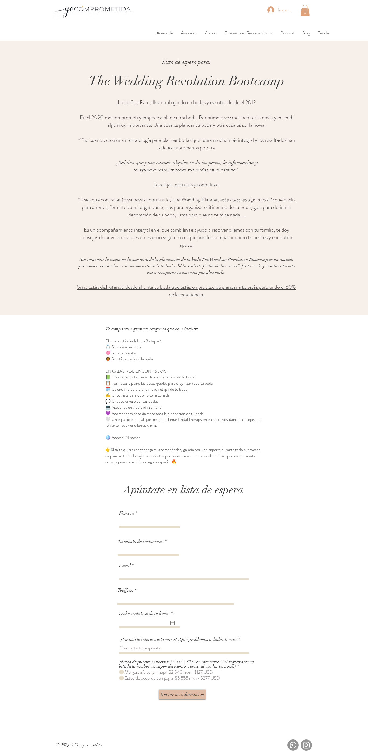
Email (125, 565)
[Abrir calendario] (172, 623)
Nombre (126, 513)
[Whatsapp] (293, 745)
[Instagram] (306, 745)
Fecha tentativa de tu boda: (147, 613)
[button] (305, 10)
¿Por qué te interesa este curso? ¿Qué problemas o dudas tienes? (178, 639)
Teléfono (125, 590)
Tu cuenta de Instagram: (141, 541)
